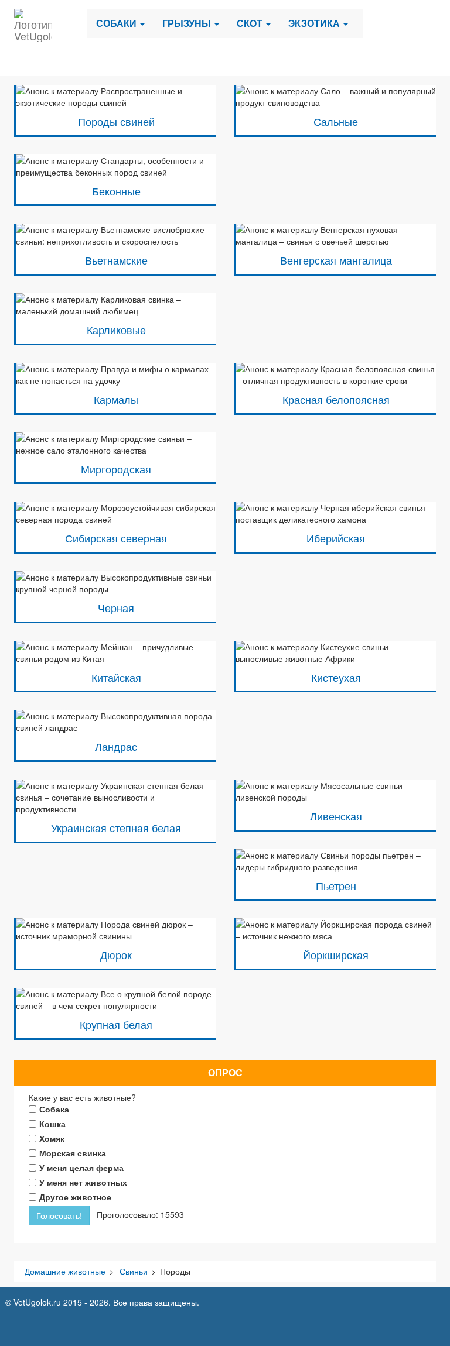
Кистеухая (336, 677)
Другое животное (75, 1197)
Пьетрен (336, 885)
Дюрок (116, 954)
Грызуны (187, 23)
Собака (54, 1109)
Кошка (52, 1123)
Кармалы (116, 399)
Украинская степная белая (116, 827)
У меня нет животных (83, 1182)
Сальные (335, 121)
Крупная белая (116, 1024)
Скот (251, 23)
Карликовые (116, 329)
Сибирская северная (116, 538)
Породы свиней (116, 121)
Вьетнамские (116, 260)
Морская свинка (72, 1153)
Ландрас (116, 746)
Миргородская (116, 469)
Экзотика (315, 23)
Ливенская (336, 816)
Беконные (116, 191)
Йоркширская (336, 954)
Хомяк (51, 1138)
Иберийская (335, 538)
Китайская (116, 677)
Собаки (117, 23)
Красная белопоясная (336, 399)
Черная (116, 607)
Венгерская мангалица (336, 260)
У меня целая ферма (81, 1167)
